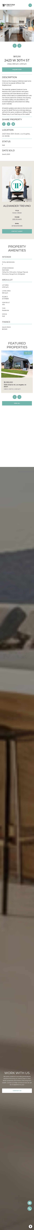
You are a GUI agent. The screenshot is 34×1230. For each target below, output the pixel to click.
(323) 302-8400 (17, 219)
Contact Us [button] (17, 1090)
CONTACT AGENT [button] (17, 231)
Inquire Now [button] (17, 69)
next (19, 46)
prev (15, 46)
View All (17, 403)
